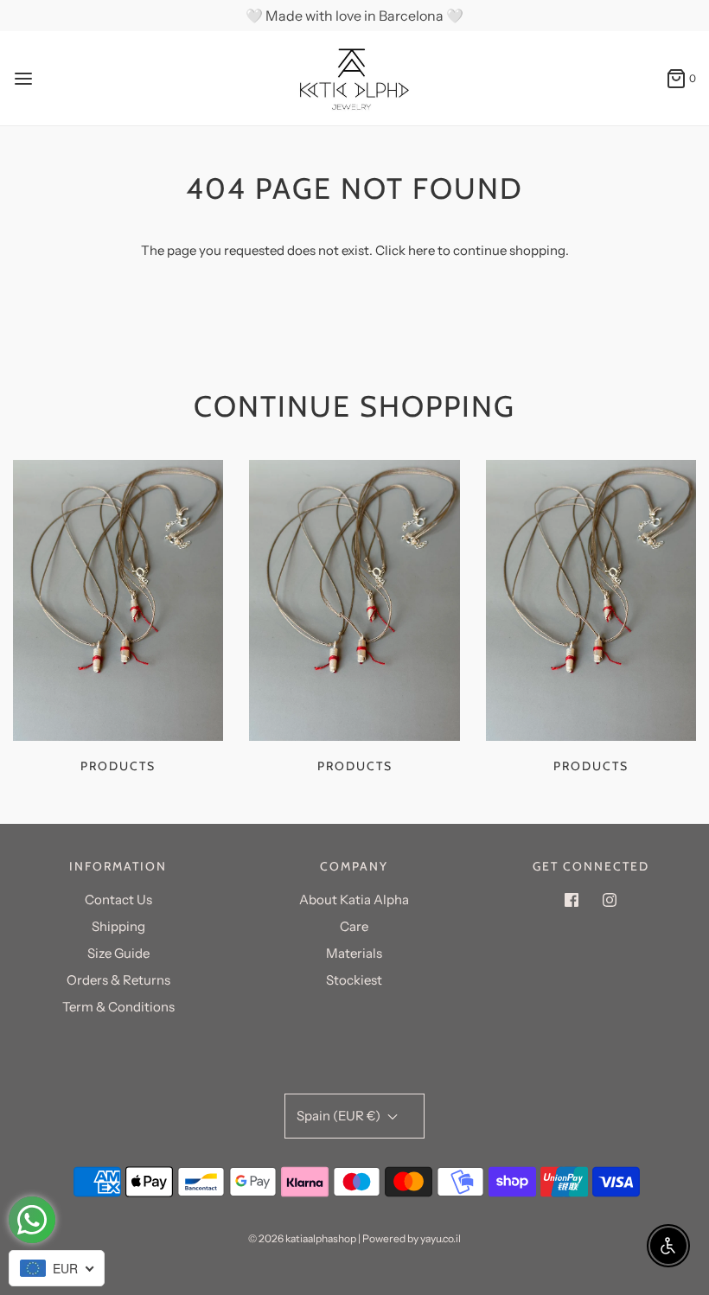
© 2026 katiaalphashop (302, 1238)
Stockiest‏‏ (354, 980)
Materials (354, 953)
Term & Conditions (118, 1006)
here (421, 250)
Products (118, 766)
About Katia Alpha (354, 899)
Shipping (118, 926)
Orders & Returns (118, 980)
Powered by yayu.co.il (411, 1238)
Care (354, 926)
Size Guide (118, 953)
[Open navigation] (23, 78)
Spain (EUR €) (340, 1115)
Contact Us (118, 899)
